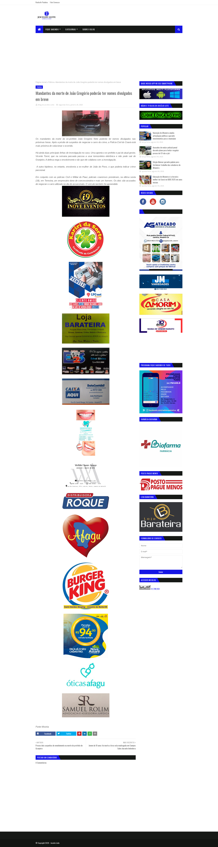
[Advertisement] (109, 55)
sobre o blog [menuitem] (88, 29)
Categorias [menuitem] (70, 29)
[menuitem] (39, 29)
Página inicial (41, 82)
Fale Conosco (55, 2)
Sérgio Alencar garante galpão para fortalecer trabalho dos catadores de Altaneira (166, 165)
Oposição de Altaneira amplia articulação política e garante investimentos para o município (164, 135)
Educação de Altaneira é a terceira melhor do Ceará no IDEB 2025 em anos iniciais (167, 179)
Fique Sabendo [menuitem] (52, 29)
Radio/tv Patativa (42, 2)
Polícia (51, 82)
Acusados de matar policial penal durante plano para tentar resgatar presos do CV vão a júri (166, 150)
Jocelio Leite (55, 843)
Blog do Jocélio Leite (46, 105)
